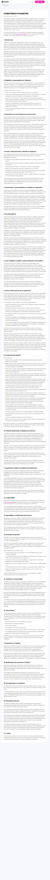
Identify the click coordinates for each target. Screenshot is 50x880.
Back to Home (6, 5)
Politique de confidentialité (20, 34)
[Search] (47, 2)
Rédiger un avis (39, 1)
